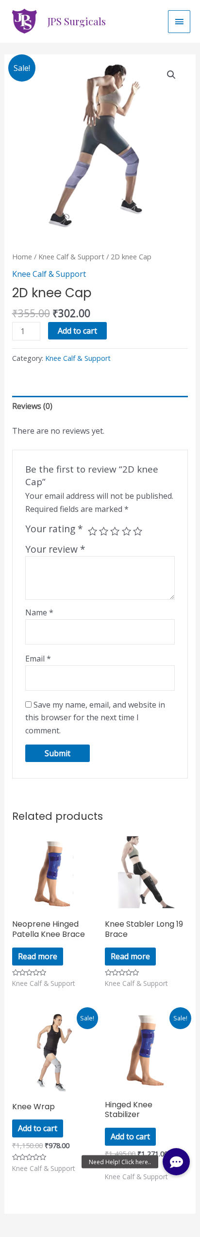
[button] (176, 1161)
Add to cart (77, 330)
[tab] (100, 406)
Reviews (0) (32, 406)
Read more (37, 956)
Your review (55, 549)
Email (38, 658)
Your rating (54, 529)
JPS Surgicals (77, 21)
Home (22, 256)
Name (39, 612)
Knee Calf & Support (71, 256)
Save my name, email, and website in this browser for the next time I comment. (95, 717)
